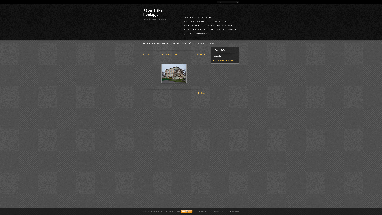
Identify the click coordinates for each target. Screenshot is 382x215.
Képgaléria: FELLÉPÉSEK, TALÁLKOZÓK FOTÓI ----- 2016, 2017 (181, 43)
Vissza (202, 93)
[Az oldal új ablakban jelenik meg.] (174, 85)
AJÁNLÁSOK (232, 30)
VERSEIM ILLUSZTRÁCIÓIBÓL (193, 26)
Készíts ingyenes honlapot (172, 211)
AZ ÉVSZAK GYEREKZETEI (218, 21)
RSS (225, 211)
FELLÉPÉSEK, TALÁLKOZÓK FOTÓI (194, 30)
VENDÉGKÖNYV (201, 34)
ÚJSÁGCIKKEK (187, 34)
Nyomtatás (235, 211)
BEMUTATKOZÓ (188, 17)
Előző (147, 54)
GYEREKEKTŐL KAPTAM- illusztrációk (219, 26)
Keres (237, 2)
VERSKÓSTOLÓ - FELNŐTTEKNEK (194, 21)
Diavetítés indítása (171, 54)
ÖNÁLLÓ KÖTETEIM (205, 17)
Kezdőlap (204, 211)
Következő (200, 54)
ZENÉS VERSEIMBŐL (217, 30)
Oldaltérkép (215, 211)
